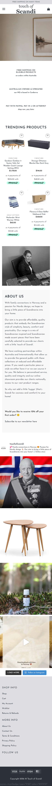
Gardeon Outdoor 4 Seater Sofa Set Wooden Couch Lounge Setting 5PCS (13, 164)
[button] (3, 9)
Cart (4, 699)
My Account (7, 704)
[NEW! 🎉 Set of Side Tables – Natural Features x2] (26, 535)
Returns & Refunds (10, 713)
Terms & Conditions (11, 736)
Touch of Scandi (34, 779)
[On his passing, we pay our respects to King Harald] (26, 482)
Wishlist (5, 708)
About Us (6, 726)
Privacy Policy (8, 741)
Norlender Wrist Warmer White (13, 219)
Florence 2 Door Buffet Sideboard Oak (39, 213)
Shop (4, 694)
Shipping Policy (9, 746)
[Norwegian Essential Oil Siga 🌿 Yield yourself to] (26, 589)
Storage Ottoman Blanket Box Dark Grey (39, 162)
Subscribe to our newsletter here (21, 421)
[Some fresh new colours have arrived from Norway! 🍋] (26, 642)
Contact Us (7, 731)
